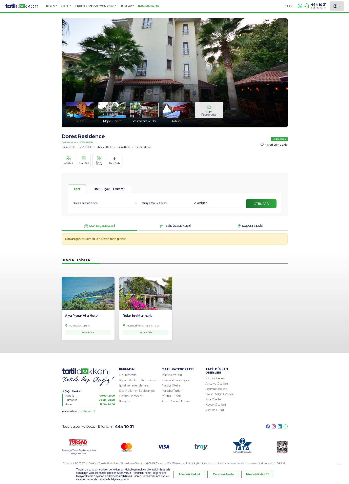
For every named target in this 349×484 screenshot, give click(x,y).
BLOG (289, 6)
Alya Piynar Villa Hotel (81, 316)
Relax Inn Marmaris (137, 316)
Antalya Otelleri (216, 383)
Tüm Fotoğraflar (209, 113)
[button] (51, 6)
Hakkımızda (128, 375)
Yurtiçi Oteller (172, 385)
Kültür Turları (171, 396)
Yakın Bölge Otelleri (219, 394)
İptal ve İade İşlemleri (134, 385)
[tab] (109, 189)
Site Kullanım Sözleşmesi (137, 391)
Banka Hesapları (131, 396)
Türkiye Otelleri (69, 147)
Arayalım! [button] (89, 411)
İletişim (124, 401)
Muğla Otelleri (86, 147)
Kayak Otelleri (215, 404)
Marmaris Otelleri (105, 147)
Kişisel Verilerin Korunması (138, 380)
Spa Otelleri (213, 399)
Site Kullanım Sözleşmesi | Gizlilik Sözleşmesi (144, 463)
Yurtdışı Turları (172, 391)
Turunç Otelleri (124, 147)
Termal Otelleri (216, 389)
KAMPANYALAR (148, 6)
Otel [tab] (77, 189)
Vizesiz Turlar (214, 410)
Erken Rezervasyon (176, 380)
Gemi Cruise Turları (176, 401)
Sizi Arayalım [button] (318, 7)
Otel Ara (261, 203)
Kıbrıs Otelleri (172, 375)
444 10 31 (319, 4)
